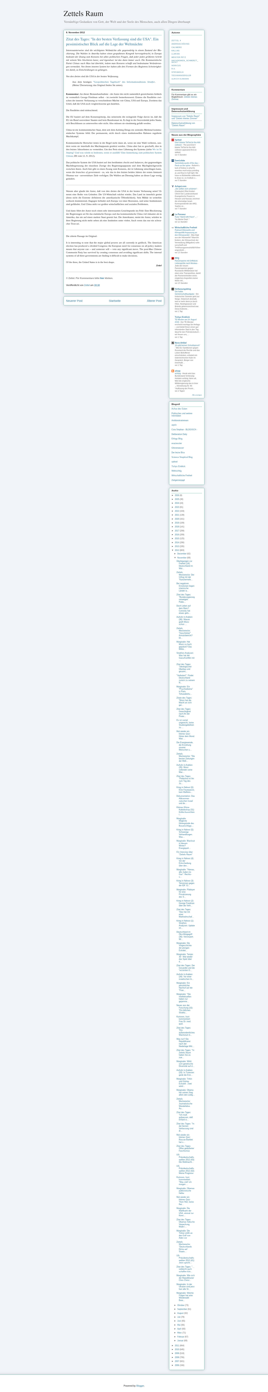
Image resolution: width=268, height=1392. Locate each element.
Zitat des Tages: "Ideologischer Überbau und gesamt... (184, 668)
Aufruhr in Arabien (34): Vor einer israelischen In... (185, 976)
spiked (174, 461)
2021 (177, 515)
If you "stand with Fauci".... (186, 217)
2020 (177, 519)
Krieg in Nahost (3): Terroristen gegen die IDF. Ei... (185, 883)
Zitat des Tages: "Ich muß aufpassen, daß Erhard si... (184, 1116)
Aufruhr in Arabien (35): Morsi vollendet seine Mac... (184, 768)
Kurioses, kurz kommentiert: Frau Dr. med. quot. (183, 1020)
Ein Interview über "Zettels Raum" (184, 853)
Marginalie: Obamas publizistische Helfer (185, 1190)
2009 (177, 1353)
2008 (177, 1357)
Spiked (178, 140)
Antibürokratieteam (180, 420)
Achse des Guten (179, 409)
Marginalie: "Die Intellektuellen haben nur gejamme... (183, 998)
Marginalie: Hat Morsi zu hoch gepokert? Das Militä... (184, 645)
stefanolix (178, 72)
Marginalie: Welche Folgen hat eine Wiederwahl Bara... (185, 1296)
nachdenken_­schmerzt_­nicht (185, 61)
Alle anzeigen (197, 395)
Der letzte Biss (178, 452)
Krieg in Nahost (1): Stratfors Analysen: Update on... (185, 924)
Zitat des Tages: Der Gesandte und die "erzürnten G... (185, 967)
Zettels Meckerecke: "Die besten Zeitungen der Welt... (185, 757)
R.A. (174, 69)
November (182, 558)
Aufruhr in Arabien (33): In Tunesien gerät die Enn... (185, 1072)
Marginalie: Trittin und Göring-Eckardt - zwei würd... (184, 1082)
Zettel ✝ (176, 40)
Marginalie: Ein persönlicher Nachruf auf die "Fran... (184, 986)
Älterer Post (154, 300)
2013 (177, 546)
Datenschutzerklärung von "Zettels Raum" (183, 124)
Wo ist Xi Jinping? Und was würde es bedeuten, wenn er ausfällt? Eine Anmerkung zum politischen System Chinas (114, 152)
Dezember (182, 553)
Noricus (176, 65)
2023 (177, 507)
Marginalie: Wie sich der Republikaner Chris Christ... (185, 1277)
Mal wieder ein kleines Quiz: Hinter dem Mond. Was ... (185, 735)
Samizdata (180, 160)
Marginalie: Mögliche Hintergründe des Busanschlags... (185, 822)
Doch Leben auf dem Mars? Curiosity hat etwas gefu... (183, 609)
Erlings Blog (177, 439)
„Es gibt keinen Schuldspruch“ (187, 345)
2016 (177, 534)
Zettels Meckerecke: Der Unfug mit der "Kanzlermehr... (185, 576)
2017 (177, 531)
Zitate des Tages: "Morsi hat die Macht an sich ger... (184, 701)
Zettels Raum (83, 13)
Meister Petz (179, 57)
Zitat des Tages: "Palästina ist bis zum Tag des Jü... (185, 780)
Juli (179, 1317)
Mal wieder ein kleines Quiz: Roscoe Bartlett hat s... (184, 1138)
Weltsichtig (176, 471)
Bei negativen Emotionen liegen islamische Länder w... (185, 587)
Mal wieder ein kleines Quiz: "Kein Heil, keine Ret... (185, 1201)
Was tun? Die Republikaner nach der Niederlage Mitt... (185, 1042)
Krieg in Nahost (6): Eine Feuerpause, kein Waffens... (185, 789)
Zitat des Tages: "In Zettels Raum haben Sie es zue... (185, 1054)
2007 (177, 1361)
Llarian (176, 54)
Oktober (181, 1305)
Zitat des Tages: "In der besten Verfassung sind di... (185, 1127)
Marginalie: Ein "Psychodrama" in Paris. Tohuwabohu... (184, 690)
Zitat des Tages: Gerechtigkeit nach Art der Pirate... (183, 712)
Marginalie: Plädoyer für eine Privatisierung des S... (185, 893)
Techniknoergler (181, 75)
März (179, 1332)
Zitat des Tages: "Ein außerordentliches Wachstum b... (185, 1031)
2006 (177, 1365)
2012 (177, 550)
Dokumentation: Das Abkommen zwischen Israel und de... (185, 799)
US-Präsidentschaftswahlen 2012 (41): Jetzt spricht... (185, 1259)
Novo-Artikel (181, 343)
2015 (177, 538)
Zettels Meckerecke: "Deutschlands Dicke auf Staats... (184, 1247)
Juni (179, 1321)
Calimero (177, 47)
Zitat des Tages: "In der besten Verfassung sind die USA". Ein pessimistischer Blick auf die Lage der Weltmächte (112, 41)
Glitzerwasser (178, 448)
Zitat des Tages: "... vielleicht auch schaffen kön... (185, 1269)
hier (102, 278)
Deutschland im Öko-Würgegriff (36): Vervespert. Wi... (185, 935)
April (179, 1329)
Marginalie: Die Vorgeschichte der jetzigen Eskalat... (184, 947)
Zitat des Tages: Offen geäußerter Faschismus (185, 1148)
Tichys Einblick (182, 317)
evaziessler (177, 443)
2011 (177, 1345)
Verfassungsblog (183, 289)
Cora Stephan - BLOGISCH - (184, 429)
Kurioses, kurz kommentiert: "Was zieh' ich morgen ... (184, 1181)
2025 (177, 499)
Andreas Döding (181, 44)
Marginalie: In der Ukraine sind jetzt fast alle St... (185, 1286)
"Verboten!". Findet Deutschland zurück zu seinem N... (185, 679)
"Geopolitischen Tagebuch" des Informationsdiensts (124, 82)
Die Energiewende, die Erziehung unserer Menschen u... (184, 746)
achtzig (178, 373)
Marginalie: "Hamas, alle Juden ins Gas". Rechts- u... (185, 873)
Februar (181, 1337)
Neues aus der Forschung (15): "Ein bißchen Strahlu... (184, 1009)
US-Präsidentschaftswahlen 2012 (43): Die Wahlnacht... (185, 1158)
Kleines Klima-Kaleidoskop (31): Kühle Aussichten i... (185, 811)
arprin (174, 425)
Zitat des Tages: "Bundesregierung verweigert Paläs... (185, 598)
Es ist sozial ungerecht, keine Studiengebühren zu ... (185, 724)
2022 (177, 511)
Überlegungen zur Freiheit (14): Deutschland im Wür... (184, 565)
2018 (177, 526)
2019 (177, 523)
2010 (177, 1349)
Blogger (140, 1385)
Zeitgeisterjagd (178, 480)
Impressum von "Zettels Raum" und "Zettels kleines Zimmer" (186, 117)
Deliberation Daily (179, 434)
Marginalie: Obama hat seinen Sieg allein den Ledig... (185, 1092)
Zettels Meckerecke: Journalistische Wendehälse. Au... (184, 1104)
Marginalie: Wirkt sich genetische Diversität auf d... (185, 1063)
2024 (177, 503)
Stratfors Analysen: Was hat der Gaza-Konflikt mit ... (185, 656)
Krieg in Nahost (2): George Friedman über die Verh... (185, 903)
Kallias (175, 51)
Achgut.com (180, 186)
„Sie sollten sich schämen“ (186, 189)
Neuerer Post (74, 300)
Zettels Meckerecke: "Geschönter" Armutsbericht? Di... (184, 633)
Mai (179, 1325)
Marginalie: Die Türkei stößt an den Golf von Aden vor (184, 1234)
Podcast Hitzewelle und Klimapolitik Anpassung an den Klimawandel (186, 232)
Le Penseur (180, 214)
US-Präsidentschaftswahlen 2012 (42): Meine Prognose (185, 1169)
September (182, 1309)
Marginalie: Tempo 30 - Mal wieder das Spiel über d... (184, 958)
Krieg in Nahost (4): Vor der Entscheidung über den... (185, 862)
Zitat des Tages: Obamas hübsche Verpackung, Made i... (185, 1223)
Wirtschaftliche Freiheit (186, 227)
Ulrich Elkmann (180, 79)
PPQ (177, 258)
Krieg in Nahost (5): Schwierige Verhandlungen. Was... (185, 833)
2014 (177, 542)
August (180, 1313)
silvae (177, 371)
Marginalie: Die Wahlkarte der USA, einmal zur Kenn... (185, 1212)
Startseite (115, 300)
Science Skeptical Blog (182, 457)
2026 (177, 495)
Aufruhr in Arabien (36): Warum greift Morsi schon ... (184, 620)
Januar (180, 1340)
